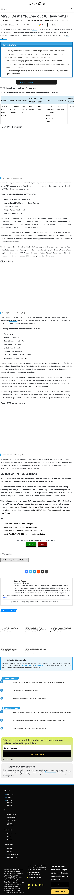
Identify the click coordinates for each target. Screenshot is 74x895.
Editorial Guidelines (10, 801)
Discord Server (39, 665)
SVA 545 (23, 358)
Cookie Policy (11, 817)
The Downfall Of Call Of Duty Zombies (25, 690)
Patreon (10, 839)
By (1, 25)
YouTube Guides (12, 854)
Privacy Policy (11, 814)
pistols (34, 29)
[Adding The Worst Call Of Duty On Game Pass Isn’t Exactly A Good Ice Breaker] (6, 684)
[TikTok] (29, 888)
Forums (9, 848)
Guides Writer (17, 583)
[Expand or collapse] (55, 82)
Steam (5, 597)
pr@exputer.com (34, 874)
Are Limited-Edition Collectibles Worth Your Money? (30, 728)
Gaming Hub (11, 834)
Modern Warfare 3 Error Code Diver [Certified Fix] (29, 698)
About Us (10, 794)
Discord (9, 851)
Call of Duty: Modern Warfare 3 (15, 560)
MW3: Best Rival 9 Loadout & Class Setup (20, 527)
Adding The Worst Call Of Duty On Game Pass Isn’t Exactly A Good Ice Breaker (39, 682)
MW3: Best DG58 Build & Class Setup (35, 650)
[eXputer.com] (37, 4)
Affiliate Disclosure (10, 824)
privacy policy (25, 759)
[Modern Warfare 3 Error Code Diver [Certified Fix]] (6, 700)
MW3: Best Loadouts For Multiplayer (18, 524)
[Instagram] (43, 885)
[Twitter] (30, 571)
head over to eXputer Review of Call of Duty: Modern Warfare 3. (34, 507)
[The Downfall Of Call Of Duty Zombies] (6, 692)
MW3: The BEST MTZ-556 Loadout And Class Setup (24, 534)
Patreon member (50, 772)
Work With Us (12, 857)
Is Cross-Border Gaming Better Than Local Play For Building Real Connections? (39, 720)
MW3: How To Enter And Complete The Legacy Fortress (35, 628)
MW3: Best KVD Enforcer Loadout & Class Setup (23, 530)
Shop (9, 837)
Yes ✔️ (31, 544)
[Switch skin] (72, 9)
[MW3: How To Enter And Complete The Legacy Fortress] (36, 619)
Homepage (11, 805)
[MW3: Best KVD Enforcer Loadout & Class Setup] (11, 641)
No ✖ (42, 544)
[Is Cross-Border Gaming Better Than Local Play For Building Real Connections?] (6, 722)
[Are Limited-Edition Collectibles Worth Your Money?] (6, 730)
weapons (13, 320)
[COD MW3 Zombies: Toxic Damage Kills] (11, 619)
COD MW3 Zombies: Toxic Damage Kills (9, 628)
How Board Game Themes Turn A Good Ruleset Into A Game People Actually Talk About (42, 712)
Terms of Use (11, 820)
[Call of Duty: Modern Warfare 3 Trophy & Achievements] (61, 619)
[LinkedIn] (34, 571)
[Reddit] (38, 571)
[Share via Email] (42, 571)
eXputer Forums (25, 665)
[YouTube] (40, 885)
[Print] (46, 571)
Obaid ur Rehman (7, 25)
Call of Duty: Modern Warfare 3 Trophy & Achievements (60, 628)
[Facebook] (26, 571)
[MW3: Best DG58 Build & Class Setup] (36, 641)
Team (9, 797)
